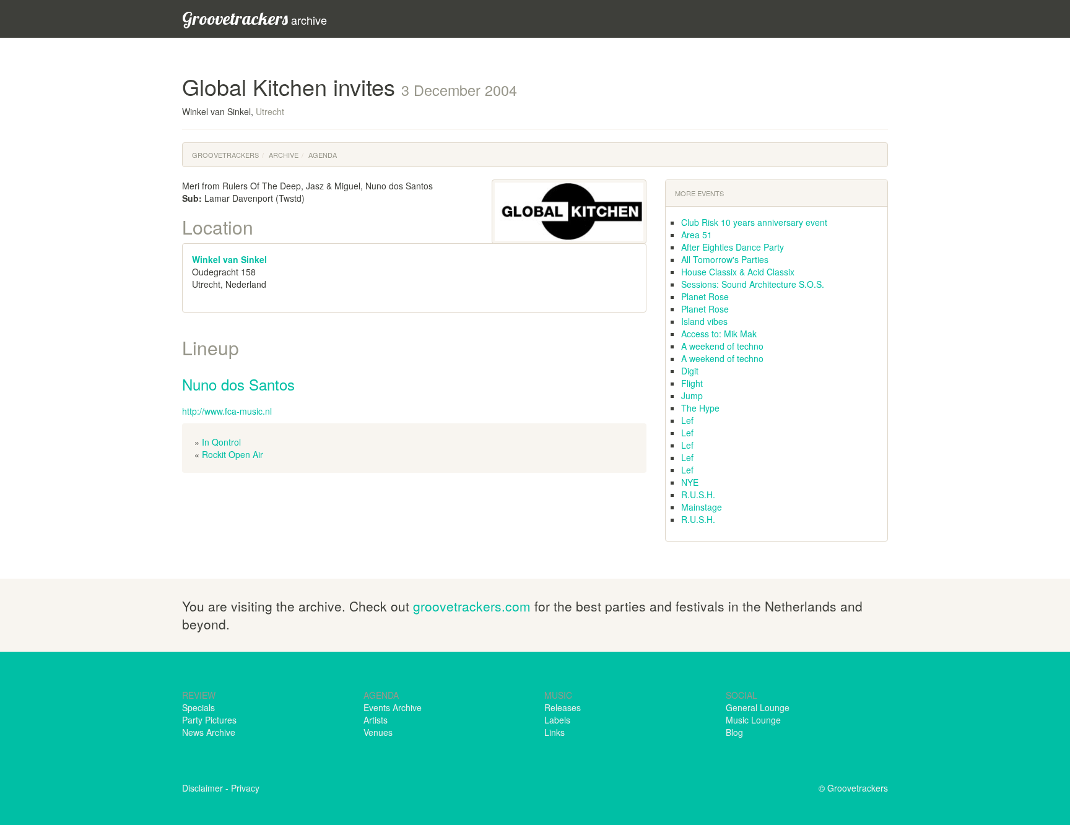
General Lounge (757, 707)
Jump (692, 395)
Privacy (245, 788)
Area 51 (696, 234)
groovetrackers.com (472, 606)
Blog (734, 732)
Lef (687, 420)
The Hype (700, 408)
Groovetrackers (225, 155)
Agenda (322, 155)
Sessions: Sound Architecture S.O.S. (752, 284)
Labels (557, 720)
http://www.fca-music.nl (227, 411)
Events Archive (392, 707)
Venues (378, 732)
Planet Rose (705, 296)
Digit (689, 371)
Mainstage (701, 507)
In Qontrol (221, 442)
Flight (692, 383)
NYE (689, 482)
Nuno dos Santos (238, 384)
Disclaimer (202, 788)
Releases (562, 707)
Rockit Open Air (232, 454)
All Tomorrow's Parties (724, 259)
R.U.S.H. (698, 494)
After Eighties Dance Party (732, 247)
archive (254, 18)
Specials (198, 707)
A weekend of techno (722, 346)
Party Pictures (209, 720)
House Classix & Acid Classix (737, 272)
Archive (283, 155)
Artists (375, 720)
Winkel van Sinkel (229, 259)
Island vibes (704, 321)
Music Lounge (753, 720)
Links (554, 732)
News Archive (208, 732)
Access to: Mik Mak (719, 333)
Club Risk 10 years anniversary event (754, 222)
